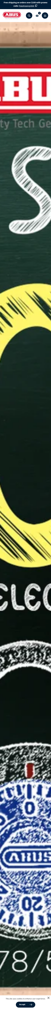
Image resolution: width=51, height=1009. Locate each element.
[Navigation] (45, 15)
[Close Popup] (48, 998)
